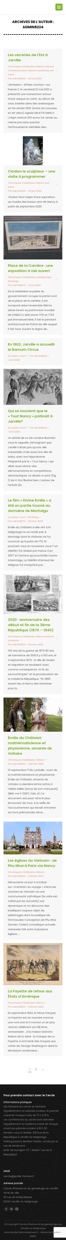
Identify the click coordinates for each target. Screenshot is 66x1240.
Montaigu (13, 281)
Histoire (40, 66)
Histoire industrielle (38, 70)
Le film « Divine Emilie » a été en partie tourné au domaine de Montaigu (29, 505)
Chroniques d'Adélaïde (21, 66)
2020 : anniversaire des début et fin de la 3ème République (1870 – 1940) (31, 625)
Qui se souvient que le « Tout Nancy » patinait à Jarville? (30, 416)
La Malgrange (43, 277)
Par (17, 78)
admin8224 (33, 27)
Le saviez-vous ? (17, 356)
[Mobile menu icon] (58, 7)
